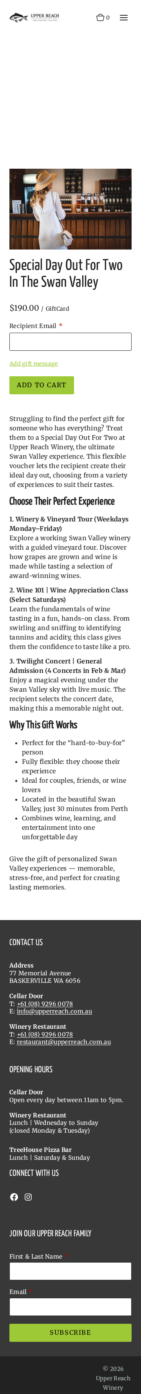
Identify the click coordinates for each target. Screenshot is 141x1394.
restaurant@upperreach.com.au (64, 1042)
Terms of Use (30, 1377)
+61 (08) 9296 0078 (45, 1004)
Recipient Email (33, 326)
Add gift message (33, 363)
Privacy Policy (32, 1364)
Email (18, 1292)
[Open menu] (124, 17)
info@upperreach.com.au (54, 1011)
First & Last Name (35, 1256)
